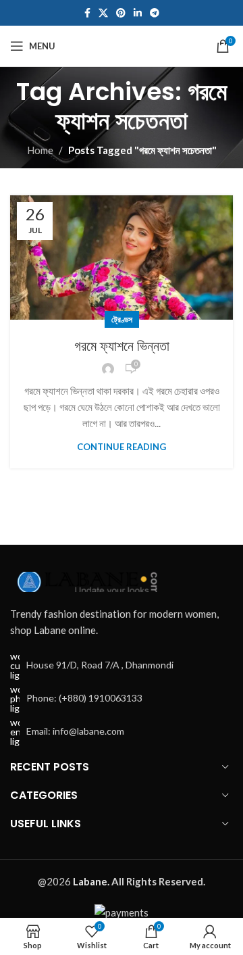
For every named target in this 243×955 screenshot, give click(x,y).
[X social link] (103, 13)
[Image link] (84, 580)
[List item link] (121, 699)
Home (40, 150)
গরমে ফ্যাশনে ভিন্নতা (121, 346)
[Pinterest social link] (121, 13)
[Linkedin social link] (138, 13)
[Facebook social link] (87, 13)
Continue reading (121, 446)
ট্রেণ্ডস (121, 319)
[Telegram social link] (154, 13)
